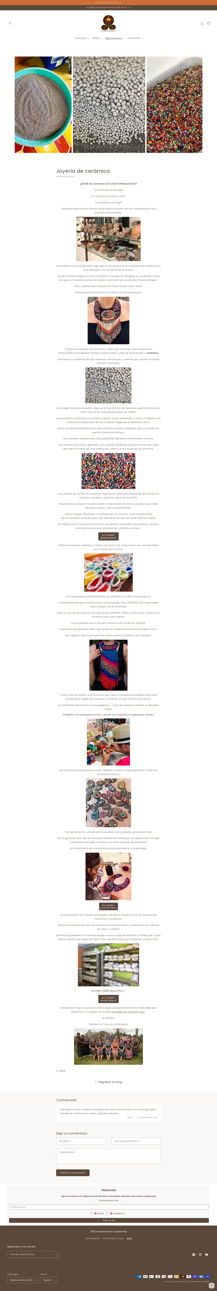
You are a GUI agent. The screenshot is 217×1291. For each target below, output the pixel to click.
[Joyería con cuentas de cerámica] (108, 540)
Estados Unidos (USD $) (21, 1280)
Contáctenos (92, 1238)
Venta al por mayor (113, 1238)
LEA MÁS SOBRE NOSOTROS (107, 990)
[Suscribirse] (56, 1254)
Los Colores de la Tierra (181, 1282)
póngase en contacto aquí (128, 1011)
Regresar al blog (110, 1082)
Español (47, 1280)
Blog (129, 1238)
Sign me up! (109, 1220)
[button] (10, 23)
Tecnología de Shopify (201, 1282)
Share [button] (62, 1070)
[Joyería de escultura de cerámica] (108, 909)
